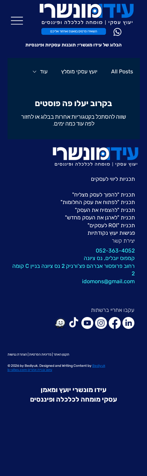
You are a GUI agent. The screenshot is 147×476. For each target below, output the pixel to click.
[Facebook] (115, 323)
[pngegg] (60, 323)
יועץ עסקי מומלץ (79, 71)
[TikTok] (74, 323)
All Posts (122, 71)
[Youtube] (87, 323)
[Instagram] (101, 323)
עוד (44, 71)
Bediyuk (31, 366)
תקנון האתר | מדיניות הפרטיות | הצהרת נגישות (38, 354)
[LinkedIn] (128, 323)
